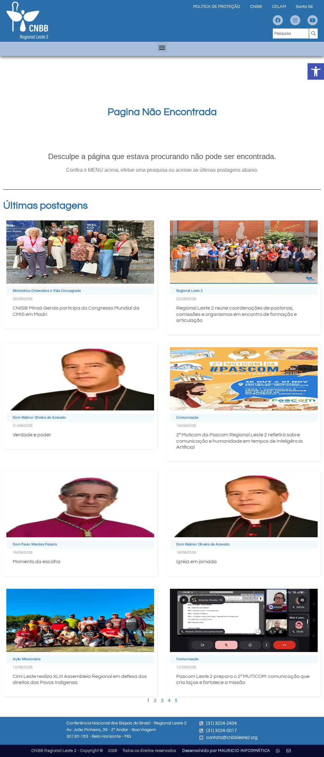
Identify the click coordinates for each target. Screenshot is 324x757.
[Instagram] (295, 20)
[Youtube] (313, 20)
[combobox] (291, 33)
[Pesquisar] (313, 33)
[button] (316, 71)
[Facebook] (278, 20)
